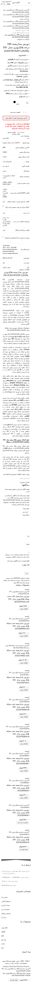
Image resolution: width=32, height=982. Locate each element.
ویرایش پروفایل (5, 913)
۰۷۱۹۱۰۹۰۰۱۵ (5, 881)
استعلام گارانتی (5, 901)
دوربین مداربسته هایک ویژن (21, 32)
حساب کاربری (5, 905)
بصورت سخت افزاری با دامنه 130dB (5, 193)
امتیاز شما (25, 508)
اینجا (10, 474)
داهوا (2, 935)
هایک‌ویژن (11, 279)
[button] (22, 822)
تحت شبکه (11, 142)
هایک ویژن (6, 138)
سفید (8, 267)
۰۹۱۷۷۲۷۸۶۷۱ (5, 877)
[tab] (21, 132)
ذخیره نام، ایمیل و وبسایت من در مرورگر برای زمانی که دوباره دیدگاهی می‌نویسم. (17, 556)
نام (28, 536)
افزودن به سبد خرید (15, 112)
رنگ (27, 102)
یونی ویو (3, 939)
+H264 (10, 182)
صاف (17, 104)
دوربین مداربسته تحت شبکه (12, 580)
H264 (8, 184)
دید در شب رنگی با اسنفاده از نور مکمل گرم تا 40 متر (7, 221)
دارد (4, 201)
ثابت (4, 161)
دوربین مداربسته (20, 30)
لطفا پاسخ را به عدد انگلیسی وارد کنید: (18, 561)
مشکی (5, 267)
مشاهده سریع (27, 613)
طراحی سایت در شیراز (12, 963)
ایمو (2, 947)
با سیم (4, 171)
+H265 (5, 182)
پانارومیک (8, 161)
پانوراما (5, 142)
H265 (4, 184)
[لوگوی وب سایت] (16, 2)
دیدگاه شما (25, 515)
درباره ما (3, 917)
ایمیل (27, 544)
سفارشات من (5, 909)
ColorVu (17, 142)
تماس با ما (4, 897)
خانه (27, 30)
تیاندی (3, 943)
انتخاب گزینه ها (14, 980)
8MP (4, 147)
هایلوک (3, 931)
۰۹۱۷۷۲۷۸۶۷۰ (16, 877)
